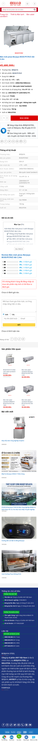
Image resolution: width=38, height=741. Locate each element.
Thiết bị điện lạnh (17, 14)
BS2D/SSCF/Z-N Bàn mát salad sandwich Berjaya (9, 371)
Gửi (19, 325)
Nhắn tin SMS (33, 740)
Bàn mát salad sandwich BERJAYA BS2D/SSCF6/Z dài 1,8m (9, 402)
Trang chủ (4, 14)
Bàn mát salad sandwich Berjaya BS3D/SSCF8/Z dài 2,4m (27, 372)
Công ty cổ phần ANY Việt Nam (22, 597)
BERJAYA (15, 70)
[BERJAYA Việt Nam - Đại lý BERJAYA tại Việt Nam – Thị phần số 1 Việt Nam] (15, 3)
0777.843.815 (9, 646)
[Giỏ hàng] (27, 3)
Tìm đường (4, 740)
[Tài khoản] (34, 3)
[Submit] (34, 9)
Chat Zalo (11, 740)
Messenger (26, 740)
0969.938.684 (9, 637)
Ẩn (22, 224)
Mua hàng (24, 118)
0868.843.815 (9, 640)
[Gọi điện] (19, 736)
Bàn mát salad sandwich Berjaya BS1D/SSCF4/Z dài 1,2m (27, 402)
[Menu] (3, 3)
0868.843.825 (9, 643)
